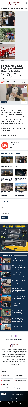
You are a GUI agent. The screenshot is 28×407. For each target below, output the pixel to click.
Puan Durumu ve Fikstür (19, 376)
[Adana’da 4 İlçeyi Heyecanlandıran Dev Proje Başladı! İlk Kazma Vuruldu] (7, 187)
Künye (7, 339)
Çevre (9, 63)
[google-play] (17, 388)
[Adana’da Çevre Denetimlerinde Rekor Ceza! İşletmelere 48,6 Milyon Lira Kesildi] (7, 172)
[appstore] (9, 388)
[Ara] (26, 3)
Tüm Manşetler (6, 380)
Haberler (3, 63)
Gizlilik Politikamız (18, 339)
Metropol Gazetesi (15, 144)
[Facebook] (10, 336)
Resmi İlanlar (5, 8)
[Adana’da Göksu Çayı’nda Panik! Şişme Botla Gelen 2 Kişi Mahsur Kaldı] (21, 172)
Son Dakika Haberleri (21, 380)
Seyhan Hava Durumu (22, 370)
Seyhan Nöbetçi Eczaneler (6, 370)
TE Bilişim (18, 398)
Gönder (4, 217)
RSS (4, 393)
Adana (13, 8)
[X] (12, 336)
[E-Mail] (11, 147)
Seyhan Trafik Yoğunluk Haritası (5, 376)
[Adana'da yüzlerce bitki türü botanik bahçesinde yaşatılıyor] (7, 159)
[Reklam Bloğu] (14, 238)
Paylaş (4, 102)
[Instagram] (15, 336)
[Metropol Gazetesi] (4, 145)
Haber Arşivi (6, 384)
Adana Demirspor (21, 8)
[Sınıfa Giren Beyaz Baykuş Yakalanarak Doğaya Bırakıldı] (14, 92)
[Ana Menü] (1, 3)
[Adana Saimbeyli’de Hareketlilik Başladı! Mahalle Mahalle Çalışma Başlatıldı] (21, 187)
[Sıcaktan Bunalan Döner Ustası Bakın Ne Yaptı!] (21, 159)
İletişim (11, 339)
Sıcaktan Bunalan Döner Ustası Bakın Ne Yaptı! (20, 165)
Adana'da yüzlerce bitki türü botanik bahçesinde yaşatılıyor (7, 165)
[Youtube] (18, 336)
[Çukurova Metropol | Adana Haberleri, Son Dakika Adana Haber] (14, 3)
